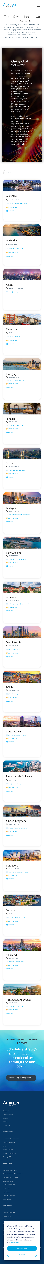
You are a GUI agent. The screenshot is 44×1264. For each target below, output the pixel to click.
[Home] (10, 5)
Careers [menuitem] (5, 1118)
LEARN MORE (13, 207)
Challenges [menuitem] (8, 1132)
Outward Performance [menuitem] (10, 1177)
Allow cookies (22, 1248)
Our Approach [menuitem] (8, 1114)
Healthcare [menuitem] (6, 1192)
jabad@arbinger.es (14, 694)
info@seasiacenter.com (16, 961)
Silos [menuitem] (4, 1146)
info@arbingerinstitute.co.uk (17, 828)
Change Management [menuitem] (10, 1153)
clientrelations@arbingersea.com (19, 514)
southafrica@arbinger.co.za (17, 735)
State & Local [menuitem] (7, 1199)
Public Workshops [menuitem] (9, 1184)
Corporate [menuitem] (6, 1188)
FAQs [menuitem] (5, 1122)
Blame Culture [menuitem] (8, 1149)
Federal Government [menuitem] (9, 1195)
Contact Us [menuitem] (6, 1125)
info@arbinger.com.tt (16, 248)
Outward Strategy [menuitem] (9, 1181)
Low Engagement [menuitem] (9, 1142)
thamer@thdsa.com (15, 649)
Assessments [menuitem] (7, 1216)
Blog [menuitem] (4, 1220)
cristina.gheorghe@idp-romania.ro (19, 604)
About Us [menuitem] (6, 1111)
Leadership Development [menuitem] (11, 1139)
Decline (22, 1254)
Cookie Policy (14, 1243)
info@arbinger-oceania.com (17, 203)
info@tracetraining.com (16, 784)
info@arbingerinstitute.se (16, 917)
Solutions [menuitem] (7, 1163)
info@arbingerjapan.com (17, 470)
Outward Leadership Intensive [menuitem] (13, 1174)
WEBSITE (11, 211)
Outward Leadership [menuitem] (9, 1170)
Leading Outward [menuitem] (9, 1212)
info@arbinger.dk (14, 336)
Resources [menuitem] (7, 1205)
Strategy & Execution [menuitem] (10, 1157)
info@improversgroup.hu (16, 380)
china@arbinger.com (15, 292)
